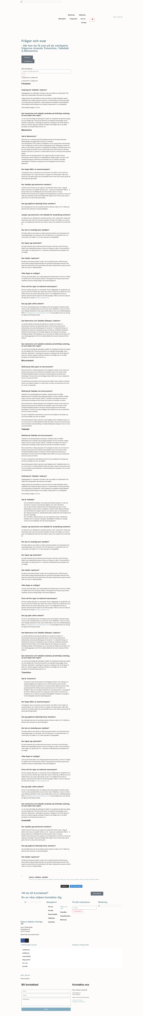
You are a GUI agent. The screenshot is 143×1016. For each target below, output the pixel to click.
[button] (46, 88)
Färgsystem (73, 19)
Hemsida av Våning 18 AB (80, 945)
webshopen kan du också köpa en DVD (38, 313)
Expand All (25, 77)
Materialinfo (62, 19)
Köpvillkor (63, 912)
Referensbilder (52, 914)
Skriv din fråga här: (26, 68)
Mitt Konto (63, 920)
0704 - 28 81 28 (25, 975)
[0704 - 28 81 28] (23, 972)
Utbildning (82, 15)
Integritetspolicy (65, 916)
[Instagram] (27, 940)
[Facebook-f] (23, 940)
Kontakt (83, 22)
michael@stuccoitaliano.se (78, 1001)
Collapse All (33, 77)
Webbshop (71, 15)
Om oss (83, 19)
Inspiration (51, 922)
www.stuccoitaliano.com (42, 297)
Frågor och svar (63, 907)
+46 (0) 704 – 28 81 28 (77, 1000)
